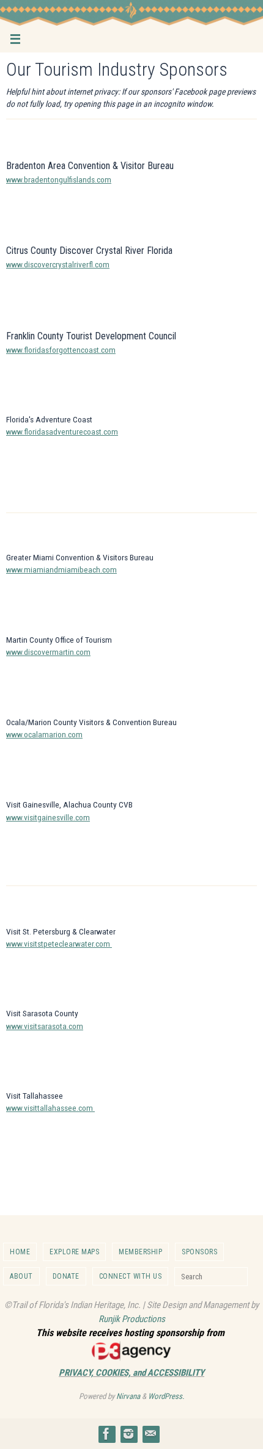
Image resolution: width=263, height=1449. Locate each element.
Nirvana (128, 1396)
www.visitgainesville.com (48, 817)
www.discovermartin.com (48, 652)
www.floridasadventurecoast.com (62, 431)
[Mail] (150, 1434)
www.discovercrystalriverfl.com (57, 264)
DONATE (66, 1276)
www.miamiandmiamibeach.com (61, 569)
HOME (20, 1252)
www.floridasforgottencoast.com (61, 350)
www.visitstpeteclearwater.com (59, 944)
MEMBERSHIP (140, 1252)
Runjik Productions (131, 1318)
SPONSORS (199, 1252)
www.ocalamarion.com (44, 734)
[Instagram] (128, 1434)
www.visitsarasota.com (44, 1026)
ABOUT (21, 1276)
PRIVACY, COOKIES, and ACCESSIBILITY (131, 1372)
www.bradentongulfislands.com (58, 179)
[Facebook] (106, 1434)
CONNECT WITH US (130, 1276)
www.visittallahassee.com (50, 1108)
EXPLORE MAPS (74, 1252)
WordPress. (166, 1396)
